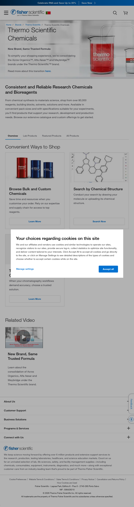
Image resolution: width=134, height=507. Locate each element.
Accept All (108, 269)
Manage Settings (25, 268)
